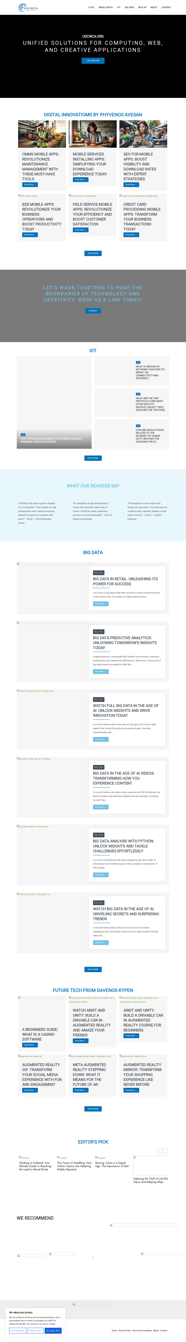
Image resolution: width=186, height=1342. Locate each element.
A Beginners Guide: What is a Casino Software (40, 1034)
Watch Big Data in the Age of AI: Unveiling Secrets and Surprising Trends (126, 914)
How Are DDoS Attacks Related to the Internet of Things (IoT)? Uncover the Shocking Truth (150, 436)
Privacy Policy (125, 1330)
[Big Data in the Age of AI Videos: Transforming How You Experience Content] (33, 758)
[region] (35, 1322)
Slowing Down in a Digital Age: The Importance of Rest (111, 1164)
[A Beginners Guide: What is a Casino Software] (42, 1009)
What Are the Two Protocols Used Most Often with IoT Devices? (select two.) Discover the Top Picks (150, 404)
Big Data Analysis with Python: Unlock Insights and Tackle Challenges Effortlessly (123, 846)
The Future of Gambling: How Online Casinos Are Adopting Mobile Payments (73, 1166)
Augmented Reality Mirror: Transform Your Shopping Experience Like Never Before (142, 1075)
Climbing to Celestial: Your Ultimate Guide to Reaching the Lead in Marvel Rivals (34, 1166)
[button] (165, 1151)
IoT (119, 7)
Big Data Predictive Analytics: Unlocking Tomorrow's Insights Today (125, 643)
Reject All (35, 1331)
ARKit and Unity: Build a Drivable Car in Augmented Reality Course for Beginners (143, 1020)
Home (91, 7)
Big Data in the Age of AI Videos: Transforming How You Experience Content (124, 778)
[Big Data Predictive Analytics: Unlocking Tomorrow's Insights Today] (55, 642)
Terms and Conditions (142, 1330)
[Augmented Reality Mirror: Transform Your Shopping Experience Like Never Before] (133, 1056)
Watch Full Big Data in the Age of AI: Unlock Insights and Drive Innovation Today (126, 710)
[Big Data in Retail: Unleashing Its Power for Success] (55, 583)
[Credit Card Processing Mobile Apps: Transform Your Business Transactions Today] (138, 195)
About (154, 7)
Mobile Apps (106, 7)
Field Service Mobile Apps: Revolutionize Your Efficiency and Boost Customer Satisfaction (92, 214)
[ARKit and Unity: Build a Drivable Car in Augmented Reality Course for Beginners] (143, 999)
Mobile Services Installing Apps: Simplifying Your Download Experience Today (90, 164)
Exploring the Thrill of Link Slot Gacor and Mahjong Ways (149, 1180)
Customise (17, 1331)
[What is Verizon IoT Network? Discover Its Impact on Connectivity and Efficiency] (113, 370)
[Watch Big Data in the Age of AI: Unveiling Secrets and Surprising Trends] (33, 894)
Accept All (53, 1331)
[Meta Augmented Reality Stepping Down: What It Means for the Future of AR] (90, 1056)
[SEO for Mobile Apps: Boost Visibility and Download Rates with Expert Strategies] (143, 133)
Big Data (129, 7)
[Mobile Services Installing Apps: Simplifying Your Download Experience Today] (93, 133)
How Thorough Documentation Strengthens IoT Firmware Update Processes (51, 440)
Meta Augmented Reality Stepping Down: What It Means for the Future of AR (89, 1075)
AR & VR (142, 7)
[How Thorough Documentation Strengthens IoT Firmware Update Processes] (54, 402)
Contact (166, 7)
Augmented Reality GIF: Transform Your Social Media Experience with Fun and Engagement (42, 1075)
